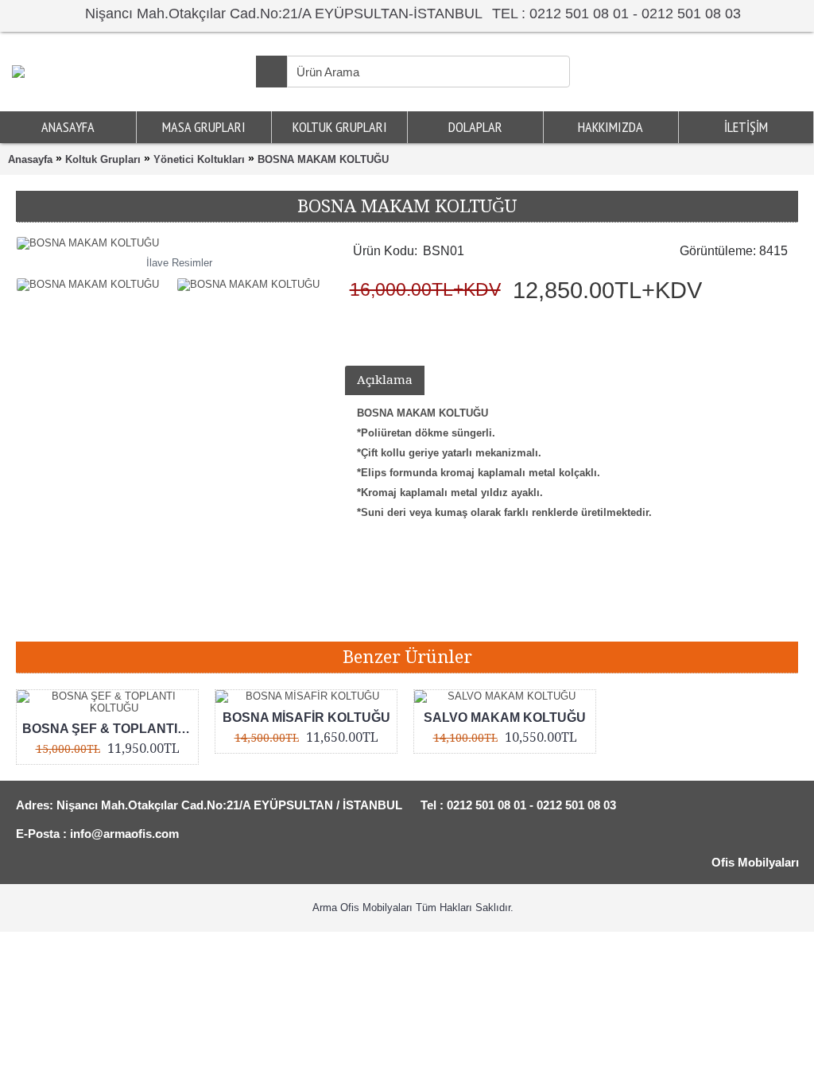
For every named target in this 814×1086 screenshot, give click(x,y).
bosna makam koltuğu (129, 617)
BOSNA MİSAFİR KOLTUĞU (306, 717)
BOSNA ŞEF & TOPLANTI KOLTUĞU (110, 728)
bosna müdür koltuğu (364, 617)
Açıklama (385, 380)
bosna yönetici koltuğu (248, 617)
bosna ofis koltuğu (470, 617)
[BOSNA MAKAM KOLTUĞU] (92, 281)
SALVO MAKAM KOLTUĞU (505, 717)
